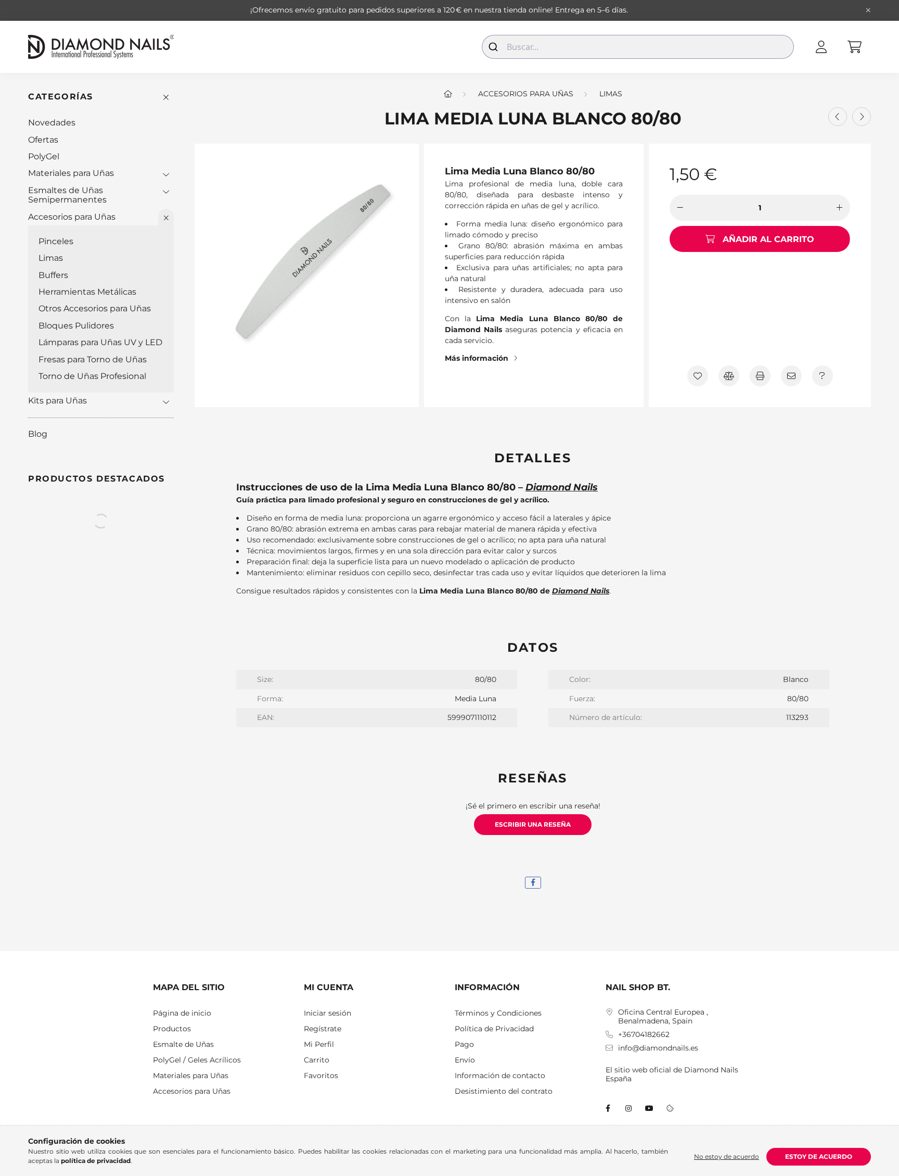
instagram (628, 1108)
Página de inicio (182, 1013)
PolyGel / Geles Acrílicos (197, 1060)
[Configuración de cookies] (670, 1108)
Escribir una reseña (533, 824)
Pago (464, 1044)
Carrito (316, 1060)
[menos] (680, 208)
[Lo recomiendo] (791, 375)
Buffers (53, 275)
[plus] (839, 208)
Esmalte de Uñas (183, 1044)
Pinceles (55, 241)
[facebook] (533, 883)
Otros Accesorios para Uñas (94, 308)
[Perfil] (821, 47)
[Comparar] (728, 375)
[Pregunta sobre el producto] (822, 375)
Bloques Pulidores (76, 326)
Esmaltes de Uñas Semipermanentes (67, 195)
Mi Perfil (319, 1044)
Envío (465, 1060)
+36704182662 (644, 1034)
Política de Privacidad (494, 1029)
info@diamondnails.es (658, 1048)
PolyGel (43, 156)
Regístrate (322, 1029)
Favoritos (321, 1075)
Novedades (51, 123)
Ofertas (43, 140)
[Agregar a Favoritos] (697, 375)
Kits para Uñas (57, 401)
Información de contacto (500, 1075)
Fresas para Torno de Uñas (92, 359)
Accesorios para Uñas (71, 217)
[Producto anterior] (837, 116)
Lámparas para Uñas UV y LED (100, 342)
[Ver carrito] (854, 47)
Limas (50, 258)
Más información (476, 358)
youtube (649, 1108)
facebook (607, 1108)
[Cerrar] (868, 10)
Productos (172, 1029)
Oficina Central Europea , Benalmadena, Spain (663, 1017)
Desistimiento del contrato (504, 1091)
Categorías (60, 97)
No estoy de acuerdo (726, 1156)
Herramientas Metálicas (87, 292)
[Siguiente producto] (861, 116)
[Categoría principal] (448, 93)
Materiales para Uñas (71, 173)
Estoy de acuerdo (818, 1156)
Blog (37, 434)
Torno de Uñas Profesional (92, 376)
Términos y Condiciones (498, 1013)
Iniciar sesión (327, 1013)
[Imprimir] (760, 375)
